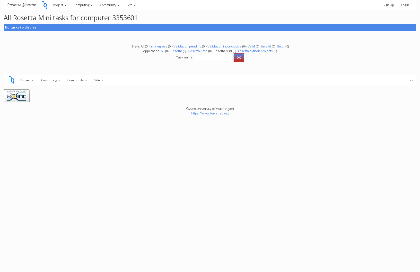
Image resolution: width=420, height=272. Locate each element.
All (162, 51)
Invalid (266, 46)
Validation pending (187, 46)
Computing (82, 5)
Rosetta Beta (197, 51)
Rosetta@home (21, 5)
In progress (158, 46)
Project (58, 5)
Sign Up (388, 5)
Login (405, 5)
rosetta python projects (255, 51)
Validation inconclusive (224, 46)
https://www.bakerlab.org (210, 113)
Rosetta (176, 51)
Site (130, 5)
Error (281, 46)
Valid (251, 46)
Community (108, 5)
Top (410, 80)
